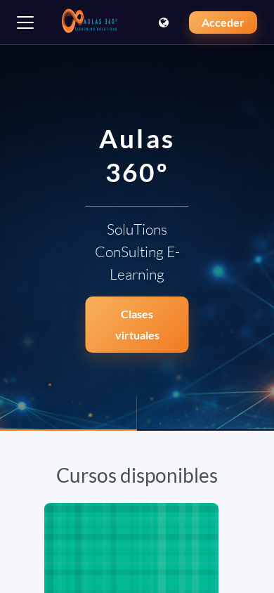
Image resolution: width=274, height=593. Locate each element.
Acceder (223, 22)
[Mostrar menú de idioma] (165, 22)
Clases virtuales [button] (137, 324)
